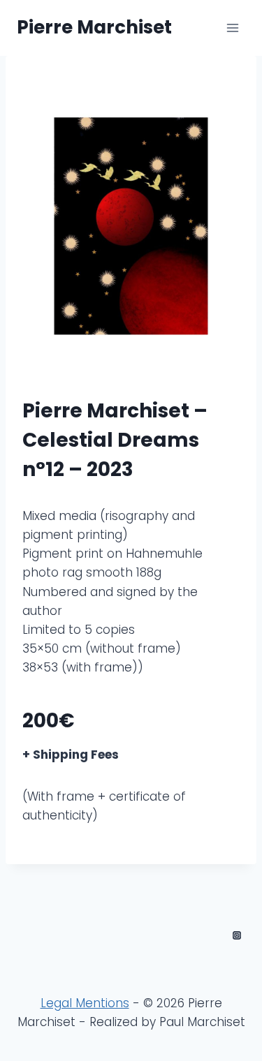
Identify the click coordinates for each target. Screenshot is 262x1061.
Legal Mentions (85, 1003)
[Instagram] (236, 935)
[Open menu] (232, 27)
